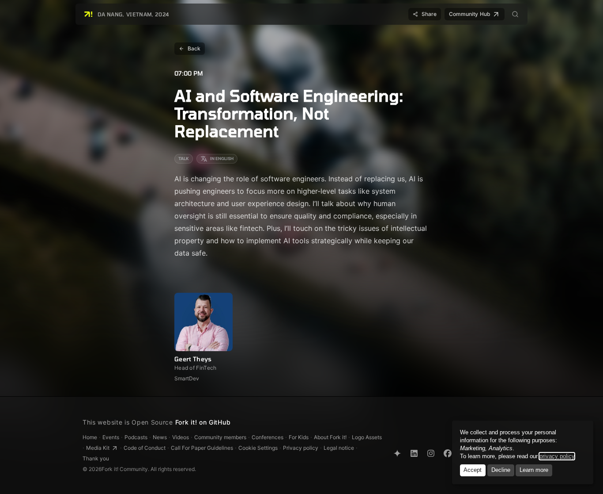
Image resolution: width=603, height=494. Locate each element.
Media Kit (97, 447)
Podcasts (135, 437)
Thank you (96, 458)
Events (110, 437)
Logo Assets (367, 437)
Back (194, 48)
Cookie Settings (258, 447)
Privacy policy (300, 447)
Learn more (534, 470)
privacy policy (556, 456)
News (160, 437)
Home (90, 437)
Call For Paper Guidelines (202, 447)
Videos (180, 437)
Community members (220, 437)
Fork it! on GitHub (203, 422)
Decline (500, 470)
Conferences (267, 437)
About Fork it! (330, 437)
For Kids (299, 437)
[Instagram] (431, 453)
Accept (473, 470)
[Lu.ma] (397, 453)
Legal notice (339, 447)
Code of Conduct (145, 447)
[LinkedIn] (414, 453)
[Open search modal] (515, 14)
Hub (469, 14)
